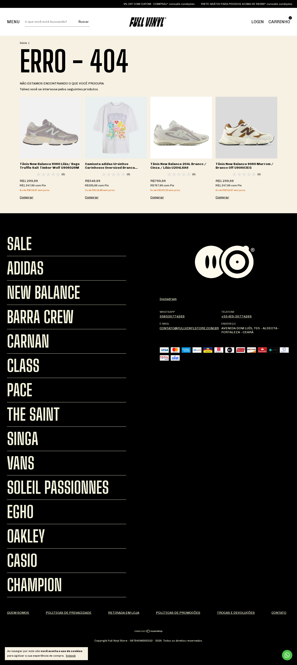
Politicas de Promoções (178, 613)
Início (23, 43)
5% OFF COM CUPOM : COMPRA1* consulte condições (151, 4)
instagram (168, 299)
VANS (20, 463)
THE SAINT (33, 414)
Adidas (25, 268)
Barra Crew (40, 317)
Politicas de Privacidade (68, 613)
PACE (19, 390)
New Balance (43, 292)
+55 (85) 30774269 (236, 316)
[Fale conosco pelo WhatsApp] (287, 655)
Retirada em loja (123, 613)
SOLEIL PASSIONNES (58, 487)
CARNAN (28, 341)
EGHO (20, 512)
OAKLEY (26, 536)
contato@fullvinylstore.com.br (189, 328)
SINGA (22, 439)
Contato (278, 613)
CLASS (23, 365)
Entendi (71, 655)
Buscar (83, 21)
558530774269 (172, 316)
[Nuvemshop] (148, 632)
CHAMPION (34, 585)
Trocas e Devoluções (236, 613)
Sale (19, 244)
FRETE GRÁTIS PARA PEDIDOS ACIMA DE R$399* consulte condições (239, 4)
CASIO (22, 560)
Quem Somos (18, 613)
